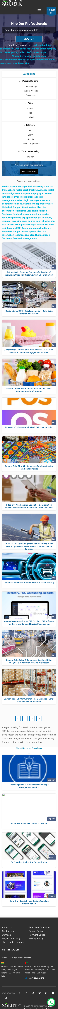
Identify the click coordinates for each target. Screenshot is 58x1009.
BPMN (30, 135)
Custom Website (30, 91)
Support (30, 157)
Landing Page (31, 86)
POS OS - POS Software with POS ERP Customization (29, 427)
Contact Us (8, 931)
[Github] (20, 5)
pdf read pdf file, (42, 45)
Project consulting (11, 938)
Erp (30, 130)
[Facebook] (19, 993)
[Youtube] (15, 5)
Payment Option (37, 934)
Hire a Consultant (29, 171)
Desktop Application (31, 143)
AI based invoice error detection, (29, 56)
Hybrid (31, 117)
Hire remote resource (13, 942)
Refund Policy (36, 931)
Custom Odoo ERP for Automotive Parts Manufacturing (29, 582)
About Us (7, 927)
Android (30, 108)
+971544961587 (36, 978)
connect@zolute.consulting (20, 957)
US (51, 11)
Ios (30, 113)
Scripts (31, 139)
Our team (6, 934)
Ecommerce (30, 95)
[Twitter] (4, 5)
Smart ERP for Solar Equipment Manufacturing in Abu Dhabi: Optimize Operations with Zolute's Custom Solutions (29, 546)
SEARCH (29, 38)
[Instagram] (26, 993)
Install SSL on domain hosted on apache (29, 823)
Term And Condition (39, 927)
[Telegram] (32, 993)
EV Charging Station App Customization (29, 862)
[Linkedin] (9, 5)
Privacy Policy (36, 938)
